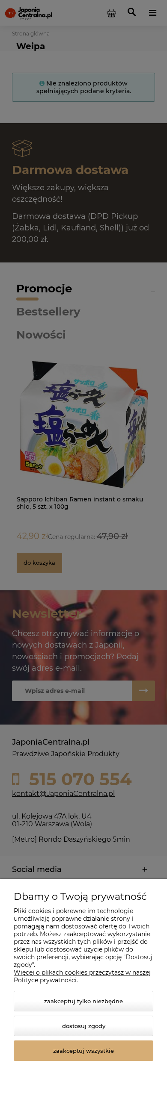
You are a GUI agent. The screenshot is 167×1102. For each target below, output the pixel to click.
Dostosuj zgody (83, 1025)
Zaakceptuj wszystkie (83, 1050)
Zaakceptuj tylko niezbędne (83, 1001)
